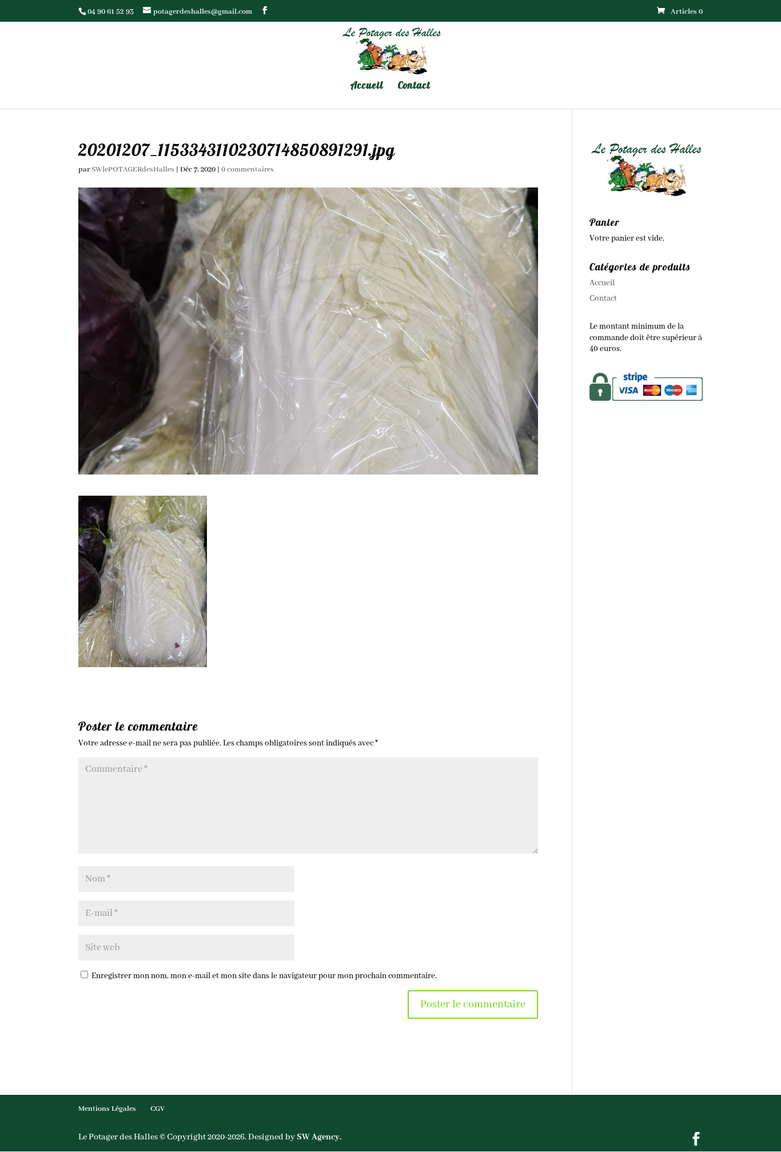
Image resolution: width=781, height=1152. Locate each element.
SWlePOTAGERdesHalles (132, 169)
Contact (414, 86)
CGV (157, 1109)
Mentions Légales (107, 1109)
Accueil (367, 86)
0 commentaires (247, 169)
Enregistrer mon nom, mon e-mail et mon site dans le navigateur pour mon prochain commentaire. (264, 976)
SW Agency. (319, 1137)
